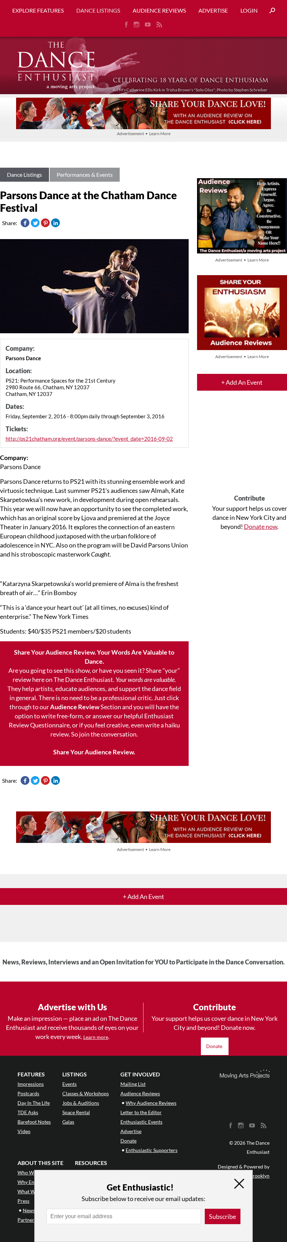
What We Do (32, 1191)
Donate (214, 1046)
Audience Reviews (159, 10)
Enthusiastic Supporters (151, 1150)
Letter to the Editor (141, 1112)
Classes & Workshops (85, 1093)
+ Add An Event (241, 382)
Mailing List (133, 1084)
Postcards (28, 1093)
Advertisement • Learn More (143, 133)
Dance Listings (98, 10)
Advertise (213, 10)
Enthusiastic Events (141, 1122)
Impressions (31, 1084)
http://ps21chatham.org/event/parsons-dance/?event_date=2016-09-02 (89, 438)
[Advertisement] (249, 449)
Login (249, 10)
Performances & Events (85, 174)
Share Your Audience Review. (94, 752)
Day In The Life (34, 1103)
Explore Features (38, 10)
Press (23, 1201)
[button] (269, 11)
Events (69, 1084)
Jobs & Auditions (80, 1103)
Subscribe (222, 1216)
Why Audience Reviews (151, 1103)
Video (24, 1131)
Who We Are (32, 1172)
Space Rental (76, 1112)
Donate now (260, 526)
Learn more (95, 1037)
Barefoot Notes (34, 1122)
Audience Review (74, 707)
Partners (27, 1220)
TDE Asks (28, 1112)
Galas (68, 1122)
